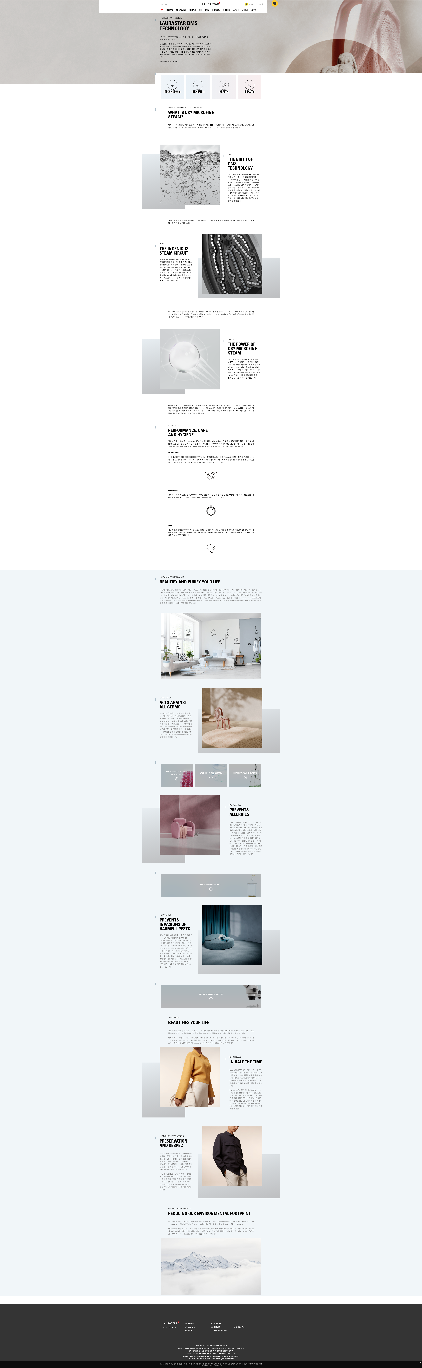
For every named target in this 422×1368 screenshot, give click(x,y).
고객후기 (245, 10)
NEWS (161, 10)
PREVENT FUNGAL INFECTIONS (245, 773)
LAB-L (207, 10)
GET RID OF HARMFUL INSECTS (211, 994)
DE (166, 1328)
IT (169, 1328)
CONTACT (217, 1327)
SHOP (200, 10)
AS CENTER (191, 1327)
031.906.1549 (217, 1323)
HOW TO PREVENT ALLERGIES (211, 884)
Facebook (239, 1327)
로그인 (260, 4)
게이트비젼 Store (212, 1345)
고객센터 (236, 10)
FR (164, 1328)
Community (216, 10)
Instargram (235, 1327)
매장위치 (191, 1323)
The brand (192, 10)
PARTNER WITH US (220, 1330)
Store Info (226, 10)
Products (169, 10)
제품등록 (253, 10)
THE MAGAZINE (181, 10)
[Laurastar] (211, 3)
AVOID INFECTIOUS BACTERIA (211, 773)
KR (175, 1328)
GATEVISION (164, 4)
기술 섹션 (255, 598)
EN (172, 1328)
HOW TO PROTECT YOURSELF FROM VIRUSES (177, 772)
